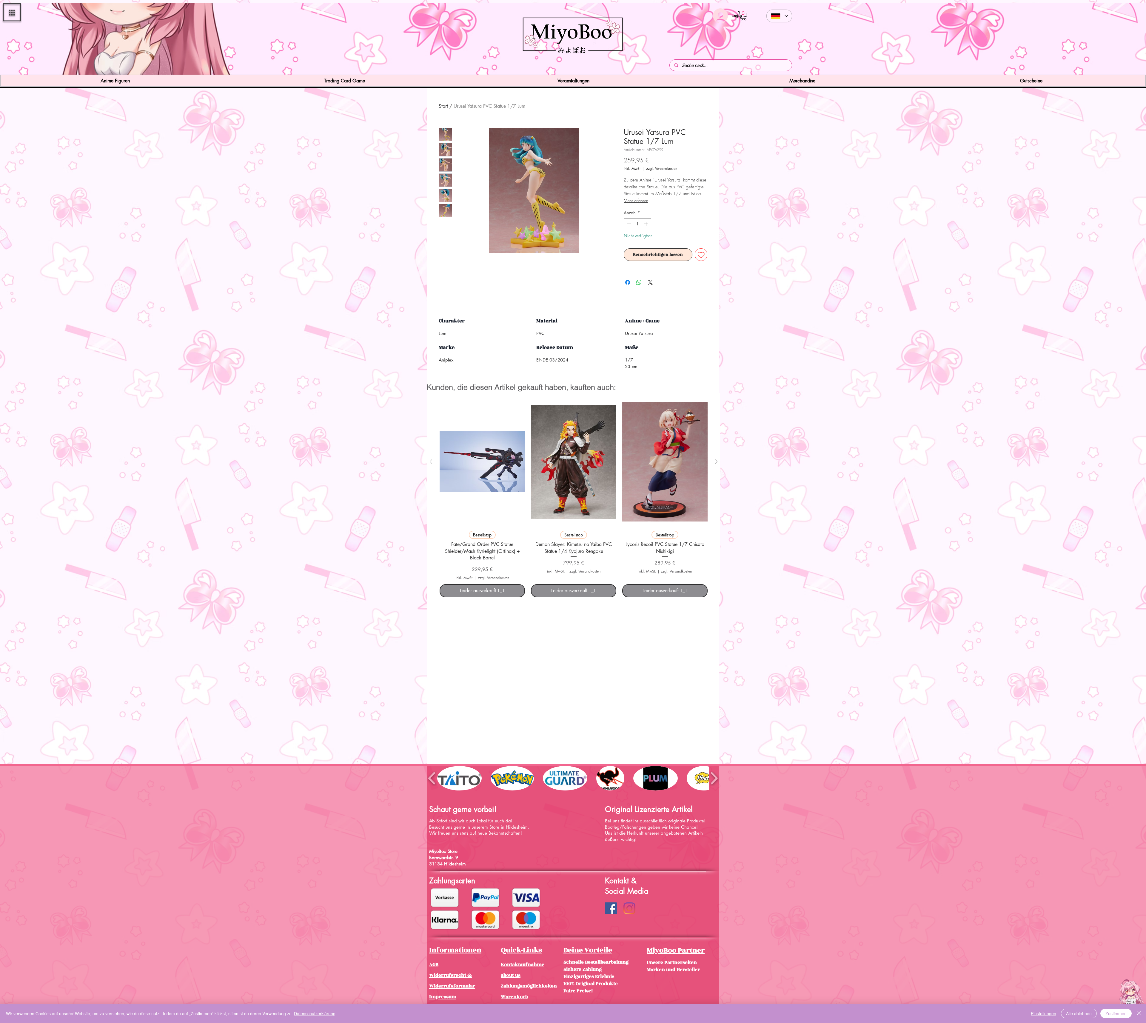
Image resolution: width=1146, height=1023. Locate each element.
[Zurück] (40, 39)
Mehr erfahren (636, 200)
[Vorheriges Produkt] (431, 461)
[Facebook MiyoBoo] (611, 908)
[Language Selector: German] (779, 16)
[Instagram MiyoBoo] (629, 908)
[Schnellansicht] (482, 462)
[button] (12, 12)
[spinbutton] (637, 224)
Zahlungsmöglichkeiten (529, 986)
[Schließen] (1138, 1013)
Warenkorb (514, 996)
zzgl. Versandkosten (661, 168)
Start (443, 106)
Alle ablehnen (1079, 1013)
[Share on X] (650, 282)
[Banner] (573, 64)
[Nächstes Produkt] (716, 461)
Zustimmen (1116, 1013)
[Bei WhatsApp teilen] (639, 282)
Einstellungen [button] (1043, 1013)
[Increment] (646, 224)
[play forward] (714, 778)
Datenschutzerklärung (314, 1013)
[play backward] (432, 778)
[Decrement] (628, 224)
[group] (573, 498)
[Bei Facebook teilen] (627, 282)
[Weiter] (1106, 39)
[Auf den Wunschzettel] (701, 254)
